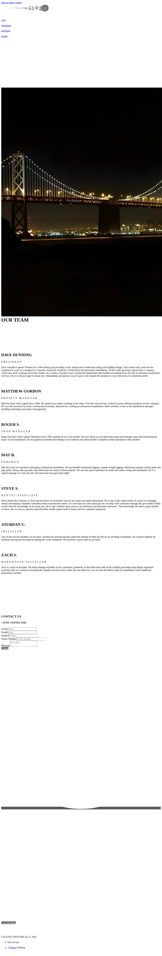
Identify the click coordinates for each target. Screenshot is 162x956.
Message (5, 645)
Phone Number (8, 639)
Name (4, 629)
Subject (5, 635)
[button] (8, 922)
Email (4, 632)
